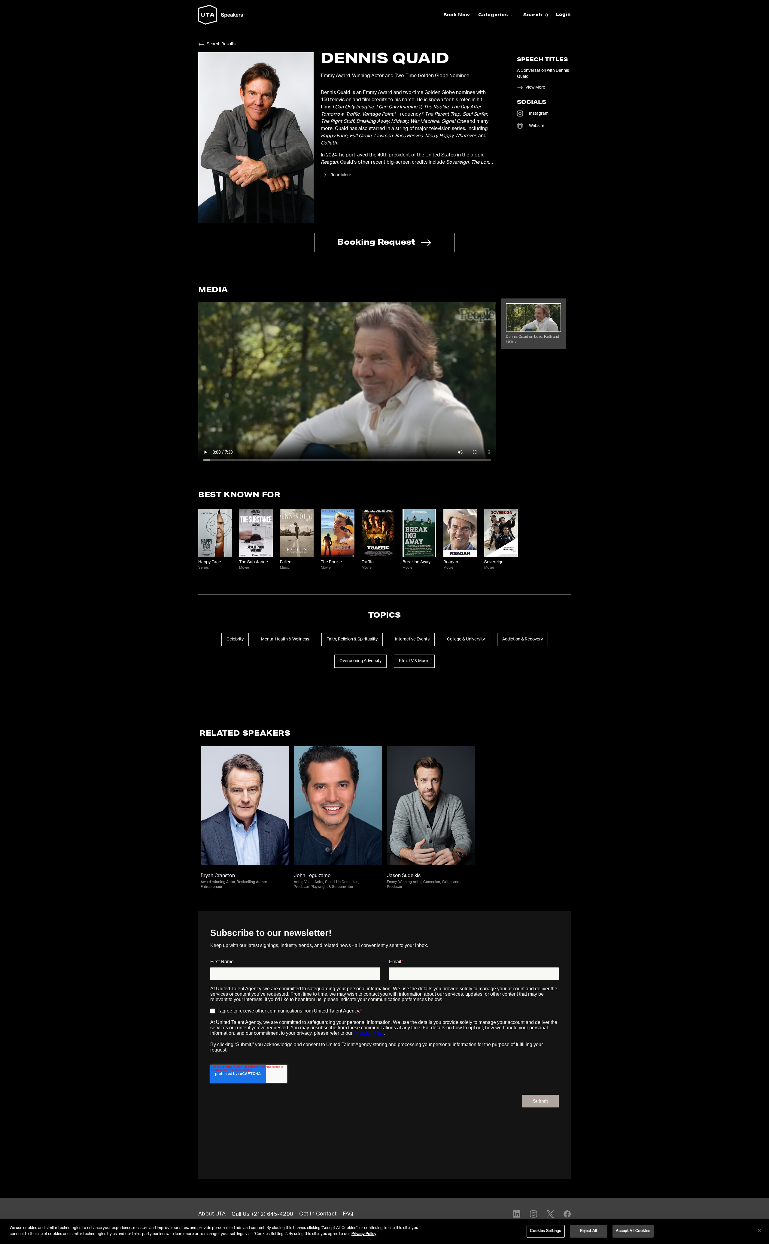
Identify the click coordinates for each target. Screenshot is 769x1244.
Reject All (588, 1231)
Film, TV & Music (414, 661)
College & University (466, 639)
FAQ (348, 1214)
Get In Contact (317, 1214)
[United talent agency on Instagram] (533, 1214)
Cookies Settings (545, 1231)
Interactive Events (412, 639)
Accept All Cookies (633, 1231)
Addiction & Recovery (522, 639)
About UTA (212, 1214)
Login (563, 15)
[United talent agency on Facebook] (567, 1214)
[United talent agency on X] (550, 1214)
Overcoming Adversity (360, 661)
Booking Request (376, 243)
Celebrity (235, 639)
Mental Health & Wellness (285, 639)
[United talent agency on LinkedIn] (516, 1214)
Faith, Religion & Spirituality (352, 639)
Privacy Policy (363, 1234)
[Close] (759, 1230)
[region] (384, 1231)
